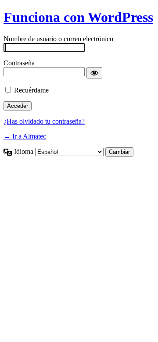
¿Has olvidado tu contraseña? (44, 121)
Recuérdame (31, 90)
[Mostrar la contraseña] (94, 72)
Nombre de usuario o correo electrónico (58, 39)
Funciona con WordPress (78, 17)
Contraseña (19, 63)
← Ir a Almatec (25, 136)
